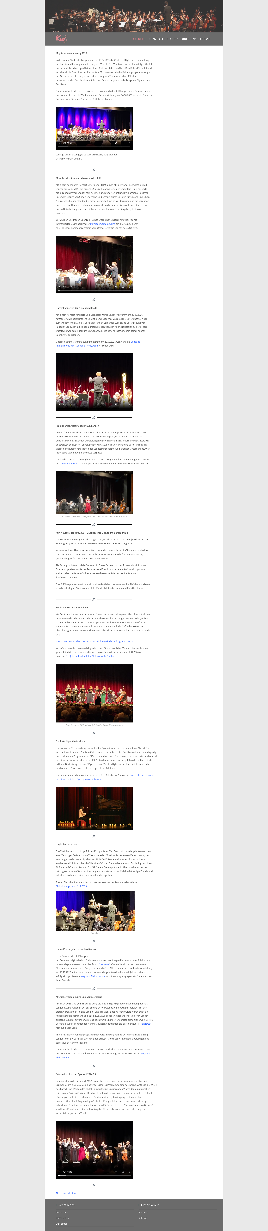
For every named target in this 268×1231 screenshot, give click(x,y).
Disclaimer (61, 1223)
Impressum (62, 1212)
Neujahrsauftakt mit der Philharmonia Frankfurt (91, 656)
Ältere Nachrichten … (67, 1193)
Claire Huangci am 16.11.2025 (71, 886)
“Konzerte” (104, 964)
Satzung (143, 1218)
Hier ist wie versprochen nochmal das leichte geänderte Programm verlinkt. (96, 641)
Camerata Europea (69, 463)
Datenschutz (62, 1218)
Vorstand (143, 1212)
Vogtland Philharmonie (93, 976)
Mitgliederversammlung (102, 223)
